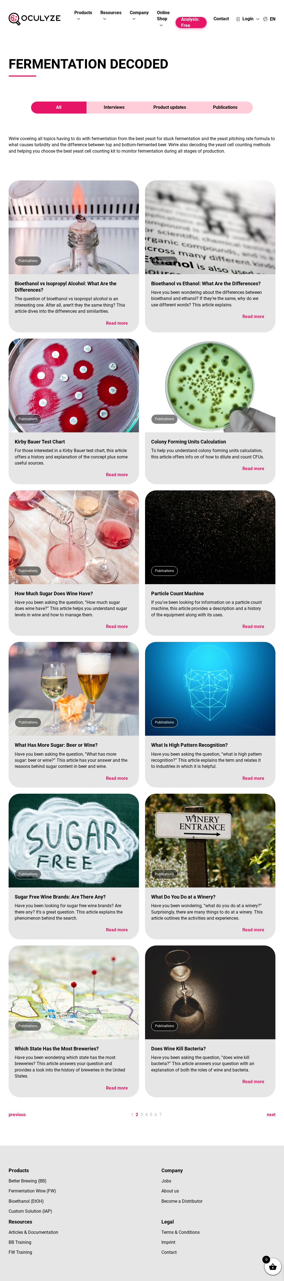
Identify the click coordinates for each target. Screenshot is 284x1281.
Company (139, 12)
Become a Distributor (181, 1201)
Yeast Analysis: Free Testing (190, 22)
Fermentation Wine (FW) (32, 1191)
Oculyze (34, 19)
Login (247, 18)
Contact (221, 18)
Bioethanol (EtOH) (26, 1201)
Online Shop (163, 15)
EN (272, 19)
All (58, 107)
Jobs (166, 1181)
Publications (225, 107)
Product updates (169, 107)
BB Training (20, 1242)
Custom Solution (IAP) (30, 1211)
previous (17, 1114)
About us (170, 1191)
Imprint (168, 1242)
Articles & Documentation (33, 1232)
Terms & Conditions (180, 1232)
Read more (117, 323)
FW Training (20, 1252)
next (271, 1114)
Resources (110, 12)
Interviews (114, 107)
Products (83, 12)
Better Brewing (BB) (28, 1181)
